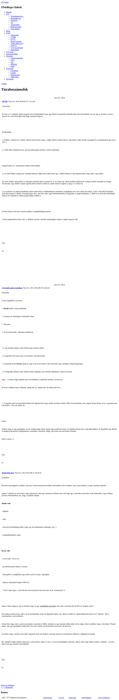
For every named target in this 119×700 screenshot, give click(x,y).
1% (12, 23)
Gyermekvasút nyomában (12, 288)
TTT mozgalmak (17, 48)
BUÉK (5, 101)
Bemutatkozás (16, 18)
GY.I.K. (61, 698)
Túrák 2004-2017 (17, 43)
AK (12, 62)
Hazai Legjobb (16, 41)
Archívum (9, 69)
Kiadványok (15, 75)
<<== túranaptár (7, 687)
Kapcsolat (72, 698)
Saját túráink (15, 29)
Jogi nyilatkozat (104, 698)
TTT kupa (9, 52)
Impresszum (47, 698)
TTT (7, 14)
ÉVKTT (14, 46)
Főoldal (9, 12)
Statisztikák (15, 50)
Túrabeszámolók (17, 58)
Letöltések (14, 71)
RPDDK (14, 64)
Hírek (8, 31)
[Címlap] (4, 2)
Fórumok (9, 56)
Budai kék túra (8, 473)
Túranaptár (15, 35)
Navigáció (9, 79)
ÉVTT (13, 39)
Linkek (13, 73)
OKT (13, 60)
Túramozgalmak (12, 54)
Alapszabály (15, 25)
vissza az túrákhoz (7, 685)
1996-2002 (15, 77)
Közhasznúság (16, 27)
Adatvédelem (86, 698)
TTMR (13, 37)
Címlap (4, 84)
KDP (12, 66)
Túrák (8, 33)
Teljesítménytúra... (17, 16)
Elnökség (14, 20)
